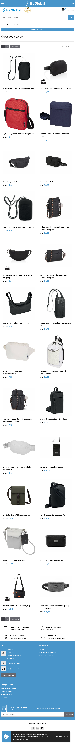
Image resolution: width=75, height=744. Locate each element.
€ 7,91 (7, 425)
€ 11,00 (8, 563)
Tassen (9, 25)
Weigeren (66, 736)
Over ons (41, 649)
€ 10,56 (8, 518)
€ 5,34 (44, 185)
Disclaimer (4, 697)
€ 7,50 (44, 422)
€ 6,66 (44, 281)
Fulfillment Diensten (45, 655)
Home (3, 25)
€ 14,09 (8, 609)
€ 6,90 (7, 326)
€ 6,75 (44, 329)
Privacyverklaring (7, 694)
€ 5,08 (7, 473)
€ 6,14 (7, 281)
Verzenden (69, 714)
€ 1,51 (7, 91)
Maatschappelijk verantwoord (48, 652)
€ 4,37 (44, 91)
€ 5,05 (7, 185)
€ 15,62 (45, 611)
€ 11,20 (45, 563)
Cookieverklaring (6, 691)
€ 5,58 (44, 233)
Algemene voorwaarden (9, 688)
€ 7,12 (7, 377)
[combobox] (34, 17)
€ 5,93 (44, 377)
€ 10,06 (45, 470)
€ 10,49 (45, 518)
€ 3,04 (7, 137)
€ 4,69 (44, 139)
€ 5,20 (7, 230)
